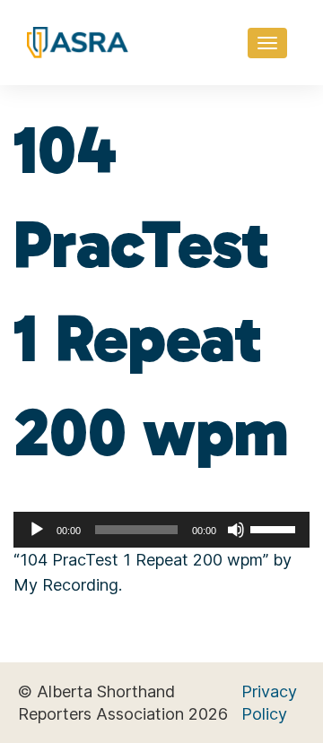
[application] (161, 530)
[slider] (275, 528)
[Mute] (236, 530)
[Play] (37, 530)
